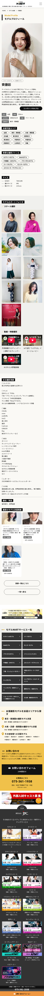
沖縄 (26, 143)
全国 (5, 133)
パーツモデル (8, 164)
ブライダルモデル (27, 161)
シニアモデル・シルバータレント (31, 680)
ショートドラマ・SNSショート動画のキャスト (11, 698)
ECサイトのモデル (8, 636)
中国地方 (28, 140)
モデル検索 (12, 10)
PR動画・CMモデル (10, 161)
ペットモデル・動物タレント (11, 689)
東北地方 (16, 136)
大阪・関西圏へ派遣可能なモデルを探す (15, 730)
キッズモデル (7, 680)
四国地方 (7, 143)
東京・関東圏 (16, 133)
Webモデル (23, 157)
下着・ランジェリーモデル (11, 671)
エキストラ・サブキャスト (12, 168)
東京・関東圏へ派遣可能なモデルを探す (15, 722)
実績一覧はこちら (22, 583)
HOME (4, 10)
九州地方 (17, 143)
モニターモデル (22, 164)
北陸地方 (27, 136)
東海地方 (7, 140)
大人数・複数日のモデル (31, 697)
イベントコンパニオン (30, 654)
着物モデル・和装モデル (31, 689)
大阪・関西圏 (29, 133)
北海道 (6, 136)
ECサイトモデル (9, 157)
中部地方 (17, 140)
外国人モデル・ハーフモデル (31, 671)
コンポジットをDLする (31, 108)
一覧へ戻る (22, 591)
